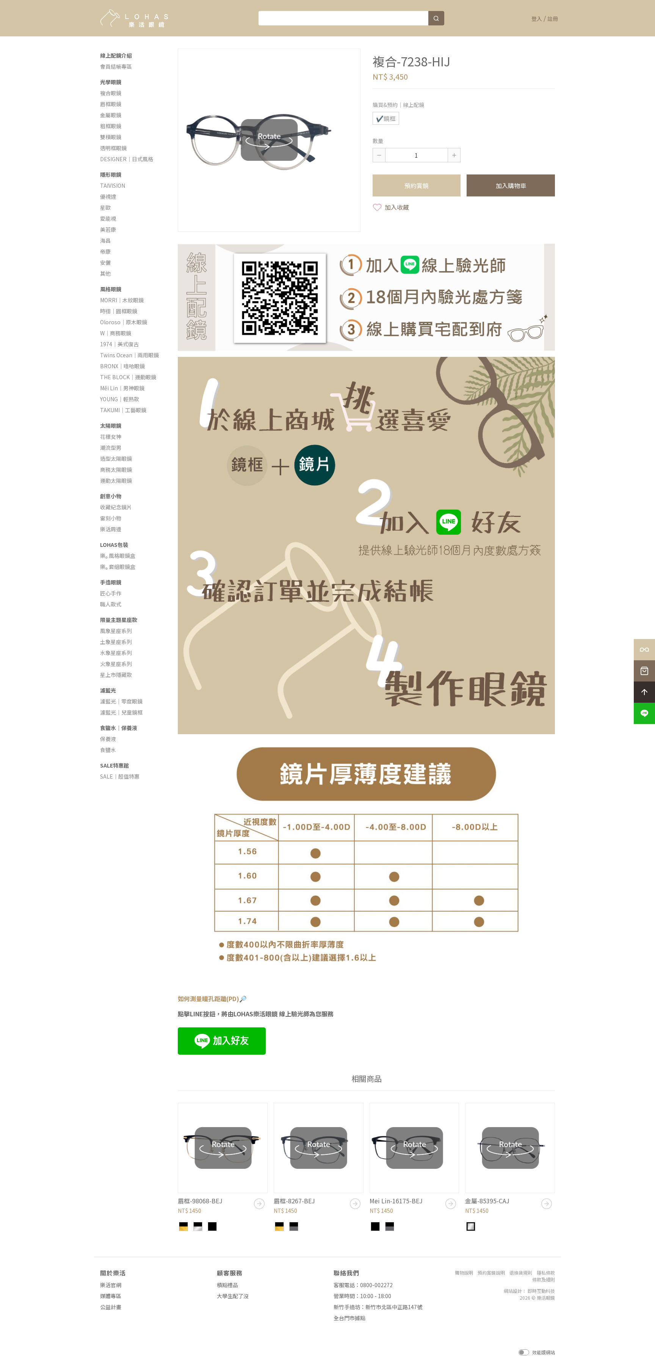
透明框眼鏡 (113, 148)
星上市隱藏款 (116, 674)
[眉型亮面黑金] (183, 1226)
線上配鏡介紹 (116, 55)
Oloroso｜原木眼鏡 (123, 322)
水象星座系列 (116, 652)
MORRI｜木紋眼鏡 (122, 300)
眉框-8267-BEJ (294, 1200)
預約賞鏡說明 (491, 1272)
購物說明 (464, 1272)
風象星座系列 (116, 630)
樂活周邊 (110, 529)
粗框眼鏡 (110, 126)
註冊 (552, 18)
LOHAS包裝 (114, 544)
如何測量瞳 (193, 998)
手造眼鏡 (110, 582)
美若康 (108, 229)
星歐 (105, 207)
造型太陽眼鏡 (116, 458)
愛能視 (108, 218)
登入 (536, 18)
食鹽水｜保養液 (118, 728)
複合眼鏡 (110, 93)
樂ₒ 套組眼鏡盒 (117, 566)
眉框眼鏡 (110, 104)
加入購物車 (511, 185)
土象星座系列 (116, 641)
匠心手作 (110, 593)
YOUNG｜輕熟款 (119, 399)
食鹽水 (108, 750)
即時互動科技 (541, 1291)
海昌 (105, 240)
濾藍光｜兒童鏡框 (121, 712)
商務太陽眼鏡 (116, 469)
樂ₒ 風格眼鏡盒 (117, 555)
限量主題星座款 (118, 619)
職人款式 (110, 604)
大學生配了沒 (233, 1296)
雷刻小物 (110, 518)
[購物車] (644, 671)
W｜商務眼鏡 (115, 333)
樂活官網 (110, 1285)
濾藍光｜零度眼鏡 (121, 701)
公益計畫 (110, 1307)
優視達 (108, 196)
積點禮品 (227, 1285)
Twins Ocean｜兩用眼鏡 (129, 355)
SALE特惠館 (114, 765)
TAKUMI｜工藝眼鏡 (123, 410)
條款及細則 (543, 1279)
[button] (644, 713)
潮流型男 (110, 447)
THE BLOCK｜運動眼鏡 (128, 377)
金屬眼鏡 (110, 115)
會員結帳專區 (116, 66)
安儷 (105, 262)
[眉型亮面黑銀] (198, 1226)
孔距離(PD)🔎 (227, 998)
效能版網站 (543, 1352)
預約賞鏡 (416, 185)
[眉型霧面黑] (375, 1226)
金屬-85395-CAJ (487, 1200)
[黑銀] (470, 1226)
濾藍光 (108, 690)
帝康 (105, 251)
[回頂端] (644, 692)
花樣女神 (110, 436)
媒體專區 (110, 1296)
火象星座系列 (116, 663)
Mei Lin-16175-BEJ (396, 1200)
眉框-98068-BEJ (200, 1200)
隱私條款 (546, 1272)
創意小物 (110, 496)
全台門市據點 (349, 1318)
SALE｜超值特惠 (119, 776)
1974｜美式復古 (119, 344)
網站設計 (513, 1291)
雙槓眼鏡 (110, 137)
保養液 (108, 739)
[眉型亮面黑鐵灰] (293, 1226)
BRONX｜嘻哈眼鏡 (122, 366)
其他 (105, 273)
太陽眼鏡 (110, 425)
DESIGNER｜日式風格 (126, 159)
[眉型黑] (212, 1226)
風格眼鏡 (110, 289)
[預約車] (644, 649)
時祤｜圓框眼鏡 (118, 311)
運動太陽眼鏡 (116, 480)
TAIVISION (112, 185)
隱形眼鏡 (110, 174)
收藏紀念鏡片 (116, 507)
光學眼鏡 (110, 82)
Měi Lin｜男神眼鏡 (122, 388)
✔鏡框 (386, 118)
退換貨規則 (520, 1272)
